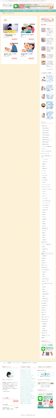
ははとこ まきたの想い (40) (46, 151)
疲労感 (22, 396)
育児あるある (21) (45, 319)
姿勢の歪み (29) (44, 267)
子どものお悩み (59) (45, 269)
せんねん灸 (23, 371)
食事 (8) (43, 251)
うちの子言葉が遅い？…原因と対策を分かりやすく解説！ (49, 55)
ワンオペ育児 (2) (45, 207)
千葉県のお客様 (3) (45, 128)
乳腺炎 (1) (44, 214)
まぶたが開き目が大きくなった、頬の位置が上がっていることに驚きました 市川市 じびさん (49, 40)
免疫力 (27, 387)
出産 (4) (43, 253)
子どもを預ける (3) (45, 300)
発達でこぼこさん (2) (45, 316)
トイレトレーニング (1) (46, 184)
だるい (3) (43, 148)
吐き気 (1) (44, 276)
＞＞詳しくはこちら (6, 391)
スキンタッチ (23, 378)
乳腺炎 (32, 385)
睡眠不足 (32, 396)
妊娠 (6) (43, 221)
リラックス (31, 384)
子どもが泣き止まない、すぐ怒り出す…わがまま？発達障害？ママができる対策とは (49, 63)
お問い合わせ (35, 362)
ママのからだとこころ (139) (46, 189)
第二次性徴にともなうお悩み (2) (47, 284)
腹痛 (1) (43, 289)
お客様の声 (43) (44, 125)
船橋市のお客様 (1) (45, 141)
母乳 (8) (43, 328)
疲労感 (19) (44, 314)
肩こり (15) (44, 230)
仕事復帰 (23, 387)
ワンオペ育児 (23, 385)
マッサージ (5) (44, 159)
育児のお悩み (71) (45, 321)
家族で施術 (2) (44, 303)
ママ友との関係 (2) (45, 205)
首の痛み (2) (44, 239)
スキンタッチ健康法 (31, 378)
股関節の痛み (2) (45, 228)
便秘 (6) (43, 274)
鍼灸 (29, 401)
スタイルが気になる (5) (46, 200)
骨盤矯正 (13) (44, 168)
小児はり (28, 392)
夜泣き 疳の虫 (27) (45, 278)
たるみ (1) (44, 191)
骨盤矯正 (29, 403)
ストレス (23, 380)
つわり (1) (44, 193)
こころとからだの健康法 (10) (47, 146)
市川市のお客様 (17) (45, 130)
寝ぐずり (23, 392)
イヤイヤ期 (23, 373)
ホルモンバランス (31, 382)
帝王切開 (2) (44, 255)
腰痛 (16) (44, 232)
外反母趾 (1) (44, 258)
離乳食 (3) (43, 337)
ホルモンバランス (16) (45, 186)
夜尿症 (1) (43, 260)
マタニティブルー (24, 384)
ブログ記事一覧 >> (49, 69)
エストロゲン (23, 375)
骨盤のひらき (23, 403)
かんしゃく (28, 370)
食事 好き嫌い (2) (45, 298)
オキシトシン (30, 375)
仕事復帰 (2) (44, 323)
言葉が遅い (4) (44, 291)
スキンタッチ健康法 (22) (46, 244)
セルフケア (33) (44, 175)
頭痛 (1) (43, 296)
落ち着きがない (24, 401)
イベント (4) (44, 173)
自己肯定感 (23, 399)
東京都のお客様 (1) (45, 132)
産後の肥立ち (28, 394)
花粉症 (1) (44, 235)
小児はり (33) (44, 161)
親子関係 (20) (44, 330)
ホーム (4, 362)
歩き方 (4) (44, 182)
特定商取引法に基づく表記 (26, 362)
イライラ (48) (44, 198)
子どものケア (23, 391)
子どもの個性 (30, 391)
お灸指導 (23, 370)
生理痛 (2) (44, 223)
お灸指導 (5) (44, 177)
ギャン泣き (23, 377)
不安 (28, 385)
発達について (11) (45, 281)
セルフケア (28, 380)
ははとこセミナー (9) (45, 153)
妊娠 (27, 389)
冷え (32, 387)
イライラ (29, 373)
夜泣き (22, 389)
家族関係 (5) (44, 326)
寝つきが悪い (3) (44, 305)
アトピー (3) (44, 170)
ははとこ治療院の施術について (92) (47, 156)
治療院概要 (9, 362)
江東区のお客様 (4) (45, 137)
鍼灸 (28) (44, 166)
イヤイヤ (29, 371)
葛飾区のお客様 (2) (45, 144)
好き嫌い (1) (44, 262)
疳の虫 (26, 396)
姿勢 (31, 389)
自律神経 (29, 399)
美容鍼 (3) (44, 163)
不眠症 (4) (44, 212)
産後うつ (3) (44, 312)
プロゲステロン (24, 382)
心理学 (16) (44, 307)
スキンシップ (29, 377)
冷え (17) (44, 216)
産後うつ (23, 394)
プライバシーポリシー (16, 362)
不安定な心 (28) (45, 209)
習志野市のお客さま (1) (46, 139)
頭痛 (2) (43, 237)
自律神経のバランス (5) (46, 335)
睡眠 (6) (43, 246)
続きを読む (14, 39)
